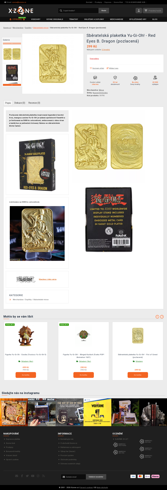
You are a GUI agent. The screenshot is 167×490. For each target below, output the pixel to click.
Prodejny (98, 2)
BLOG (154, 19)
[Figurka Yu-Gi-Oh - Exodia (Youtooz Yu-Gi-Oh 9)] (25, 335)
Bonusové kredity (13, 451)
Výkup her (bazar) (68, 451)
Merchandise (116, 19)
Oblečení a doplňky (94, 19)
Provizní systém (67, 455)
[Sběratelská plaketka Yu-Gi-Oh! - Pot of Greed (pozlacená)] (137, 335)
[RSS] (43, 476)
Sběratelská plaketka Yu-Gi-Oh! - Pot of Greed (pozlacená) (137, 356)
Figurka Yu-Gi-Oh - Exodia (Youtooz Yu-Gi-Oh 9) (25, 355)
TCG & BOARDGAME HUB (135, 2)
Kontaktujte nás (67, 439)
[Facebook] (22, 476)
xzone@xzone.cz (16, 2)
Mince (101, 90)
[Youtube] (33, 476)
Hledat (103, 11)
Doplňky (28, 299)
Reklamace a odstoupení (71, 447)
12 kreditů (106, 50)
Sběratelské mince (41, 299)
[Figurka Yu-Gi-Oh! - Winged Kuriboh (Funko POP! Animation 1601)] (83, 335)
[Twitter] (27, 476)
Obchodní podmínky (69, 459)
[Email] (16, 476)
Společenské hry (137, 19)
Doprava (108, 2)
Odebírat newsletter (96, 477)
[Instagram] (38, 476)
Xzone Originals (54, 19)
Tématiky (73, 19)
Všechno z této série (47, 279)
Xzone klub (10, 443)
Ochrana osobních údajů (70, 464)
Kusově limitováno (100, 93)
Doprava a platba (13, 439)
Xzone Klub (118, 2)
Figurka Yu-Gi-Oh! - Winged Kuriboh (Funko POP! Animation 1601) (83, 356)
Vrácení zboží (11, 455)
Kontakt (89, 2)
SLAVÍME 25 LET (121, 439)
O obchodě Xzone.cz (69, 443)
